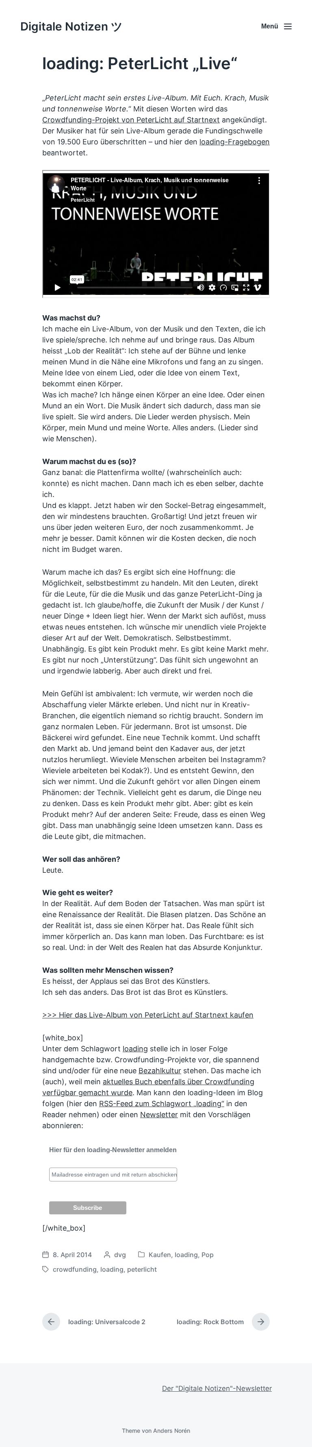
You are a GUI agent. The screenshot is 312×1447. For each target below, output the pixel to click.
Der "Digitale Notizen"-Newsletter (217, 1388)
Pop (208, 1255)
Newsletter (159, 1114)
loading (135, 1048)
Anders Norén (171, 1430)
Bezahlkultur (160, 1070)
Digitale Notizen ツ (71, 26)
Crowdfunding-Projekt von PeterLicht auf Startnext (131, 119)
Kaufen (160, 1255)
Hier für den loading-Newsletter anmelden (113, 1149)
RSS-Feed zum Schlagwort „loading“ (161, 1103)
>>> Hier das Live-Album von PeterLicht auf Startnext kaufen (148, 1015)
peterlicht (142, 1269)
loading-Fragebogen (234, 141)
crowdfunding (75, 1269)
